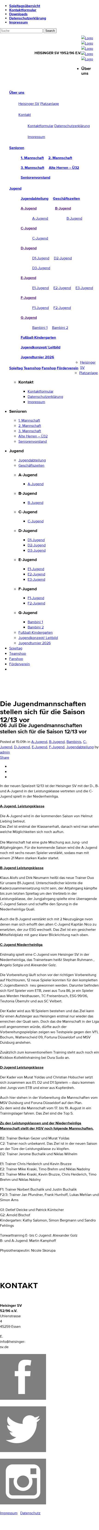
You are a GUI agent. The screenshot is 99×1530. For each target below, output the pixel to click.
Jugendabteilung (80, 747)
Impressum (18, 22)
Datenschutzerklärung (27, 18)
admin (5, 752)
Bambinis (74, 741)
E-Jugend (39, 747)
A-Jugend (39, 741)
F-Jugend (56, 747)
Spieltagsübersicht (24, 6)
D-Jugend (22, 747)
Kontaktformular (22, 10)
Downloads (18, 14)
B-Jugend (57, 741)
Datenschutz (30, 1513)
